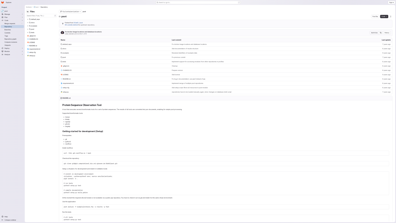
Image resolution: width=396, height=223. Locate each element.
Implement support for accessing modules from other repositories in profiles (198, 61)
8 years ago (386, 48)
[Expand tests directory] (27, 32)
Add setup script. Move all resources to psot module (190, 87)
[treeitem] (41, 19)
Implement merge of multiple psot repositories (187, 83)
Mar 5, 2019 (83, 34)
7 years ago (386, 44)
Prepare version (177, 70)
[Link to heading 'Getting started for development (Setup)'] (104, 131)
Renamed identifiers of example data (184, 53)
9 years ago (386, 53)
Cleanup (175, 66)
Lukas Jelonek (69, 34)
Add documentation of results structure (185, 48)
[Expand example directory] (27, 26)
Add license (176, 74)
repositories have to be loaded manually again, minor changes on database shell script (201, 92)
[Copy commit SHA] (380, 32)
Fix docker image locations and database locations (83, 32)
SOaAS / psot (78, 23)
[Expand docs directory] (27, 22)
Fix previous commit (178, 57)
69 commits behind (71, 25)
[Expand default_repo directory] (27, 19)
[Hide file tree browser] (27, 11)
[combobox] (41, 15)
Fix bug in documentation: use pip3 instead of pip (188, 79)
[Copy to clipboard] (386, 153)
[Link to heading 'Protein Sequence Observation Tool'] (102, 105)
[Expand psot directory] (27, 29)
